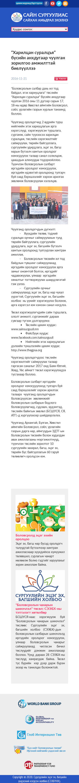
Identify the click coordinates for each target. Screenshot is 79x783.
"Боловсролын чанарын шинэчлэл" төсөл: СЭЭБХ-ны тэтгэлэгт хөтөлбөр (39, 608)
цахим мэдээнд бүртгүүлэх (29, 3)
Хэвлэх (62, 79)
